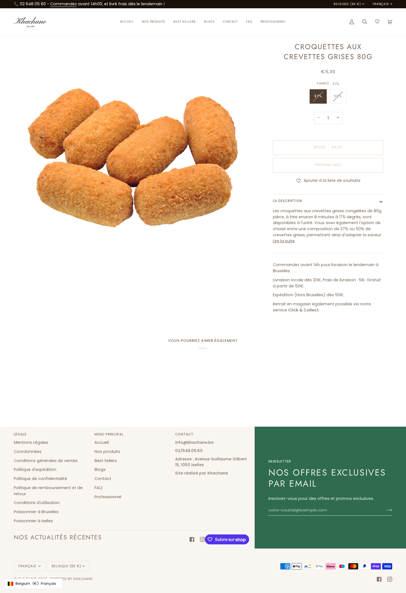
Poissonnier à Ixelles (33, 521)
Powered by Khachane (71, 579)
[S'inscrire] (385, 510)
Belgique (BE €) (347, 4)
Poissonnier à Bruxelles (36, 512)
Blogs (100, 469)
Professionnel (107, 497)
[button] (153, 22)
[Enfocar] (24, 268)
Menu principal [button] (108, 434)
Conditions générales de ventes (46, 460)
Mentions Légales (31, 442)
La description (287, 201)
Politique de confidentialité (40, 478)
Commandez (63, 4)
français (381, 4)
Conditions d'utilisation (37, 502)
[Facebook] (191, 539)
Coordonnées (27, 451)
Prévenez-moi (328, 165)
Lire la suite (284, 241)
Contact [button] (184, 434)
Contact (102, 478)
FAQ (98, 487)
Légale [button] (20, 434)
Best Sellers (105, 460)
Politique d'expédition (35, 469)
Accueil (101, 442)
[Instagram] (202, 539)
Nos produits (107, 451)
